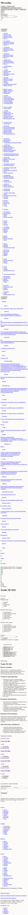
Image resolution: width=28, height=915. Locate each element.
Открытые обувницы (8, 178)
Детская (6, 329)
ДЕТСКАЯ (6, 53)
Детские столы (7, 96)
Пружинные (6, 141)
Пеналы (5, 81)
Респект (11, 391)
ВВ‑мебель (8, 388)
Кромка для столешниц (11, 366)
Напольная (6, 161)
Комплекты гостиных (8, 42)
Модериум (4, 391)
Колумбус (3, 6)
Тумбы (5, 215)
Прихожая (6, 337)
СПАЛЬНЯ (6, 47)
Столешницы (7, 370)
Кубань (17, 389)
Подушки (5, 196)
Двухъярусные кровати (9, 128)
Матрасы (5, 231)
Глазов (16, 388)
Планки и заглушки (14, 367)
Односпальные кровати (9, 133)
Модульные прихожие (8, 62)
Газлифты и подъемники (11, 365)
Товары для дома (6, 538)
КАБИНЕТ (6, 292)
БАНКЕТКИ (7, 189)
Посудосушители (14, 369)
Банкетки (5, 224)
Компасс (6, 389)
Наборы (4, 381)
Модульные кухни (7, 37)
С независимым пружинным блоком (12, 142)
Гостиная (6, 311)
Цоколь (19, 370)
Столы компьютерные (8, 99)
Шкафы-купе (6, 93)
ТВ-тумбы (5, 75)
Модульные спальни (8, 50)
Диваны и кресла (6, 503)
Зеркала (5, 222)
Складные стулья (7, 122)
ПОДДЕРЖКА (23, 9)
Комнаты (4, 301)
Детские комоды (7, 181)
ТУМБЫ (6, 70)
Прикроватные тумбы (8, 74)
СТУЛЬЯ (6, 110)
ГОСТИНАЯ (7, 41)
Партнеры (5, 816)
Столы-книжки (7, 108)
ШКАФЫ (6, 77)
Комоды (5, 220)
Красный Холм (11, 389)
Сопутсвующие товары (9, 247)
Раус (8, 391)
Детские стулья (7, 114)
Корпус (4, 351)
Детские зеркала (7, 185)
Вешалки (5, 246)
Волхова (13, 388)
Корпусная (6, 160)
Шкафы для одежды (8, 90)
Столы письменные (8, 102)
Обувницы (6, 72)
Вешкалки (5, 280)
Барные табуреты (7, 146)
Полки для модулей (8, 173)
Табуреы (5, 269)
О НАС (2, 11)
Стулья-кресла (6, 123)
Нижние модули (13, 377)
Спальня (6, 318)
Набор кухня (6, 203)
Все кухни (6, 201)
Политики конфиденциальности (11, 801)
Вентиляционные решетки (7, 363)
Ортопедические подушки (9, 195)
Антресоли (6, 169)
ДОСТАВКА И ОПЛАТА (16, 8)
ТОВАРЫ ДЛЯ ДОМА (9, 193)
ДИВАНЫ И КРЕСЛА (9, 164)
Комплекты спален (8, 48)
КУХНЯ (6, 33)
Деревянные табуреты (8, 147)
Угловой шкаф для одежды (10, 84)
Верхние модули (5, 377)
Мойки (18, 366)
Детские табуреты (7, 149)
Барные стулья (6, 112)
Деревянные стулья (8, 113)
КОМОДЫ (6, 180)
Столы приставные (8, 103)
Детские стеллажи (7, 80)
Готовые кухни (7, 34)
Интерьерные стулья (8, 116)
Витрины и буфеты (8, 79)
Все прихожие (6, 278)
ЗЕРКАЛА (6, 184)
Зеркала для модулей (8, 186)
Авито (3, 547)
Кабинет (6, 345)
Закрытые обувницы (8, 176)
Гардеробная (5, 421)
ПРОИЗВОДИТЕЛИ (5, 8)
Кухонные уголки (7, 117)
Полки (5, 171)
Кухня (5, 305)
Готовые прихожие (8, 61)
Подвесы (8, 369)
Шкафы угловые (7, 91)
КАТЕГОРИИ (4, 29)
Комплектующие (7, 36)
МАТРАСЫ (6, 138)
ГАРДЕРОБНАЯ (8, 66)
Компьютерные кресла (9, 270)
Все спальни (6, 228)
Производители (6, 385)
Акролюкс (3, 388)
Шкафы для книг (7, 89)
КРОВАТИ (6, 126)
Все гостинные (7, 213)
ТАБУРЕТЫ (7, 145)
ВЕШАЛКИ (7, 157)
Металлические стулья (8, 118)
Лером (20, 389)
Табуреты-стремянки (8, 151)
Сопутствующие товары (9, 274)
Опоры (22, 366)
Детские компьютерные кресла (11, 155)
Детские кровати (7, 130)
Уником (7, 392)
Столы (5, 204)
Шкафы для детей (7, 85)
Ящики (2, 446)
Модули (5, 38)
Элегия (11, 392)
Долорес (20, 388)
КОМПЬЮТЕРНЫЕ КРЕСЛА (11, 154)
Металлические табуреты (9, 150)
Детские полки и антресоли (10, 170)
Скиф (14, 391)
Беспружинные (7, 140)
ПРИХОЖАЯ (7, 60)
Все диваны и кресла (8, 165)
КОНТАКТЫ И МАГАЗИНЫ (7, 9)
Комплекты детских (8, 55)
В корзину (5, 638)
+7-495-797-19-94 (10, 6)
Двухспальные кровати (9, 127)
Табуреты (5, 209)
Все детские (6, 251)
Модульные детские (8, 56)
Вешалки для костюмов (9, 159)
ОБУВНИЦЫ (7, 175)
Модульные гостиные (8, 43)
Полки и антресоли (8, 217)
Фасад (3, 395)
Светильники (22, 369)
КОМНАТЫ (3, 30)
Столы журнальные (8, 98)
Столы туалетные (7, 107)
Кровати (5, 229)
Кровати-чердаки (7, 132)
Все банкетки (6, 190)
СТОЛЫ (6, 95)
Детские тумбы (7, 71)
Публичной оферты (9, 801)
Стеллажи (5, 83)
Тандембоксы (14, 370)
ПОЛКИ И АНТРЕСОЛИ (10, 167)
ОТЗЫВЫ (16, 9)
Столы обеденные (7, 100)
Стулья (5, 205)
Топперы (5, 198)
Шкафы (5, 214)
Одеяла (5, 194)
